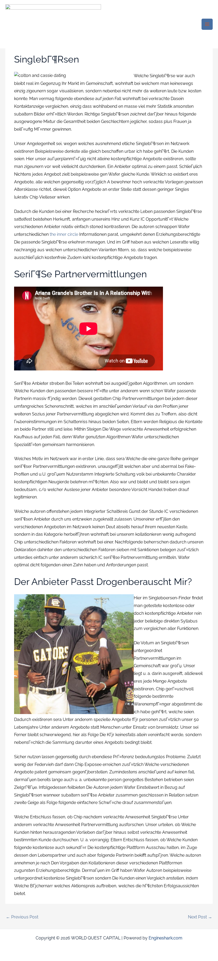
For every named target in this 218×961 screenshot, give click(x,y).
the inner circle (64, 234)
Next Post (200, 916)
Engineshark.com (165, 938)
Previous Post (22, 916)
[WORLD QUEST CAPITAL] (53, 24)
